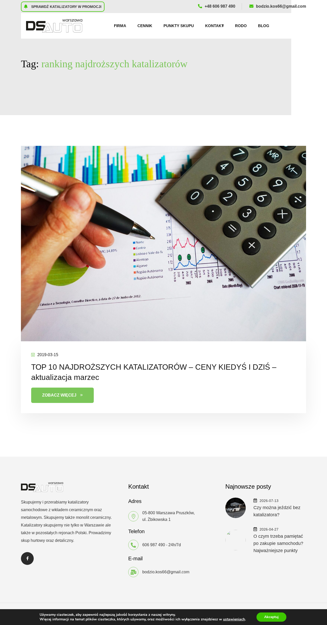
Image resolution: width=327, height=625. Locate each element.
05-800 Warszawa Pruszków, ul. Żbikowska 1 (168, 516)
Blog (263, 26)
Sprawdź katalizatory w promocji (65, 7)
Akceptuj (271, 617)
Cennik (144, 26)
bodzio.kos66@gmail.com (281, 6)
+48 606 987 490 (220, 6)
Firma (120, 26)
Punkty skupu (179, 26)
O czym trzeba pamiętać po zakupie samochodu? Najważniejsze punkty (278, 543)
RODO (241, 26)
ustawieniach (234, 619)
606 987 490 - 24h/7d (161, 545)
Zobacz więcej (59, 395)
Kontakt (214, 26)
